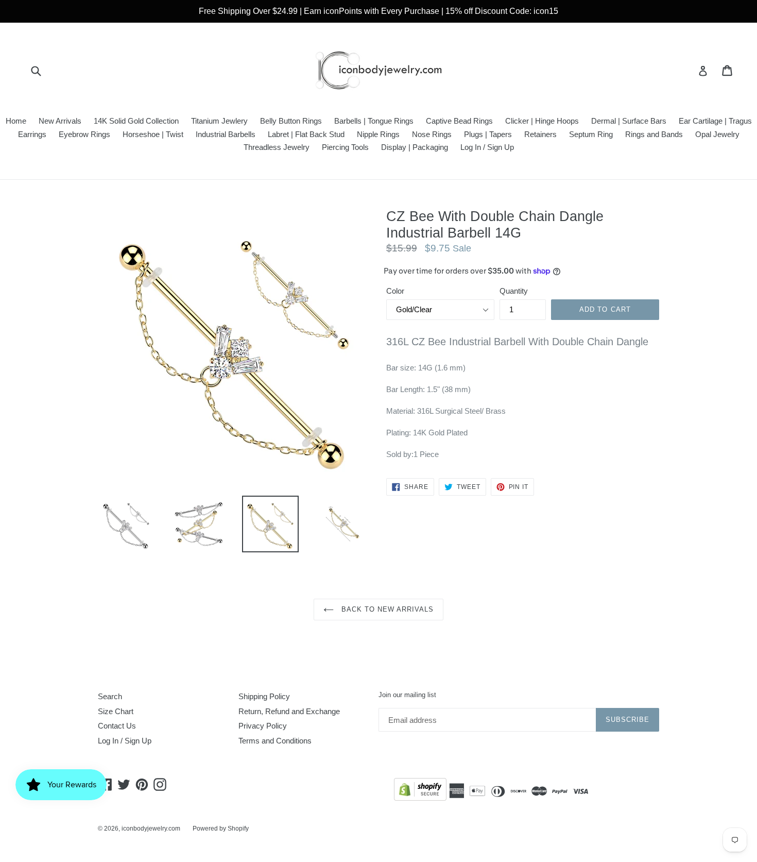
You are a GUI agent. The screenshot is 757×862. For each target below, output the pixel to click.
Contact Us (117, 725)
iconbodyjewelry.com (151, 828)
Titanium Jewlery (219, 120)
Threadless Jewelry (276, 147)
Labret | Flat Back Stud (306, 134)
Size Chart (115, 711)
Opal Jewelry (717, 134)
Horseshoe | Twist (153, 134)
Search (110, 696)
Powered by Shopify (221, 828)
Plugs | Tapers (488, 134)
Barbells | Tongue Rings (374, 120)
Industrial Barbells (225, 134)
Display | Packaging (414, 147)
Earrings (32, 134)
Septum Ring (591, 134)
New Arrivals (60, 120)
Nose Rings (432, 134)
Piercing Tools (345, 147)
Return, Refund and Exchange (289, 711)
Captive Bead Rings (459, 120)
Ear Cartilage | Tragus (715, 120)
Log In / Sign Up (487, 147)
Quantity (514, 290)
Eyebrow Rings (84, 134)
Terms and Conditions (275, 740)
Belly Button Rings (291, 120)
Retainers (540, 134)
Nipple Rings (378, 134)
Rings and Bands (654, 134)
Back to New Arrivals (386, 609)
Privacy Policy (262, 725)
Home (16, 120)
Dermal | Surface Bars (628, 120)
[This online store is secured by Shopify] (420, 791)
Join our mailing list (407, 695)
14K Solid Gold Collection (136, 120)
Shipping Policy (264, 696)
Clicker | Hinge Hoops (542, 120)
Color (395, 290)
